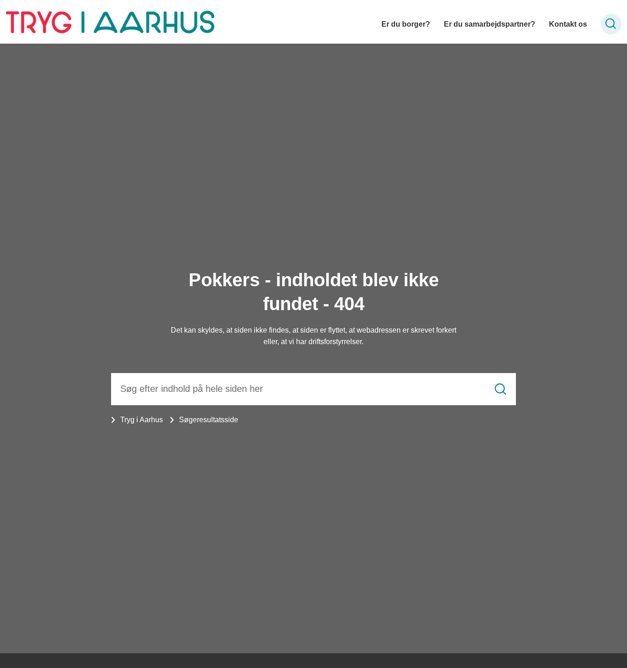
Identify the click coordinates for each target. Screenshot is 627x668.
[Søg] (500, 389)
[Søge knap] (611, 24)
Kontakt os (568, 24)
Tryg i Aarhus (141, 420)
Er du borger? (405, 24)
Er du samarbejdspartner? (489, 24)
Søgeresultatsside (208, 420)
